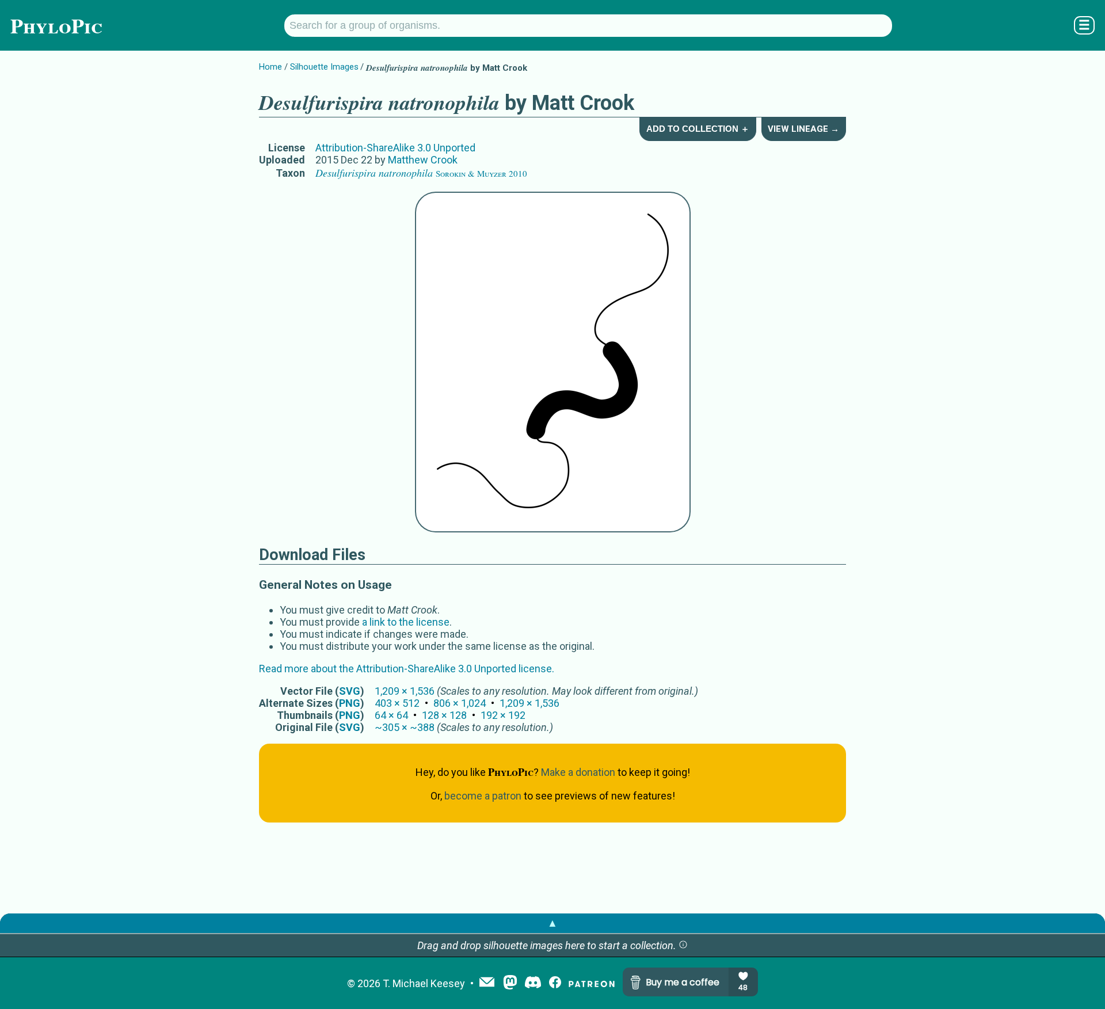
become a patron (482, 796)
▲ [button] (552, 923)
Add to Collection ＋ (697, 129)
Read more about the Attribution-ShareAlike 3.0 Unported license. (406, 668)
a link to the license (405, 622)
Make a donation (578, 772)
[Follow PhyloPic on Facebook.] (555, 983)
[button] (683, 945)
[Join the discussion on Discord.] (533, 983)
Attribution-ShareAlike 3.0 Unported (395, 148)
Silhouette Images (324, 67)
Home (270, 67)
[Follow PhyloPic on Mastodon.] (510, 983)
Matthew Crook (423, 160)
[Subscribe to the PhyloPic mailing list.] (487, 983)
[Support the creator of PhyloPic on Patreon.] (592, 983)
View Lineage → (803, 129)
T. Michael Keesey (424, 983)
